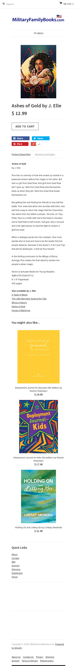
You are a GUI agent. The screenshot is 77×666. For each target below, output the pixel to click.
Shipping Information (45, 154)
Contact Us (28, 656)
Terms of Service (30, 660)
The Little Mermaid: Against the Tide (29, 298)
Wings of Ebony (19, 302)
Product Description (21, 154)
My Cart (69, 3)
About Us (16, 656)
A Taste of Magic (20, 294)
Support (15, 565)
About (14, 554)
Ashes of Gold (18, 306)
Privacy (39, 656)
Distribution (17, 572)
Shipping (16, 569)
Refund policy (47, 660)
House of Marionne (21, 310)
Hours (15, 576)
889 (13, 561)
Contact (15, 558)
